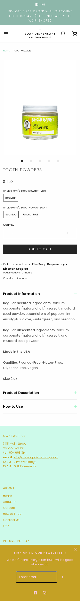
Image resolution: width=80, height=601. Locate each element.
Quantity (8, 225)
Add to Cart (40, 249)
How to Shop (12, 514)
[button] (40, 108)
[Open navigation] (5, 33)
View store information (15, 278)
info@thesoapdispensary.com (36, 457)
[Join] (62, 577)
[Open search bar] (63, 33)
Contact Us (11, 520)
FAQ (6, 526)
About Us (9, 502)
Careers (9, 508)
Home (6, 50)
